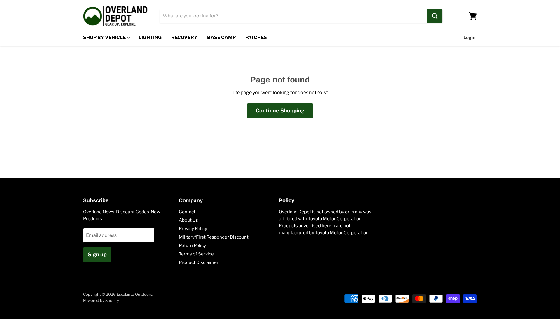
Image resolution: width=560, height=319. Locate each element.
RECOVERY (184, 37)
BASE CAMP (221, 37)
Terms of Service (196, 254)
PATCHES (256, 37)
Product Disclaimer (198, 262)
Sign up (97, 254)
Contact (187, 211)
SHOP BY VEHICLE (105, 37)
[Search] (434, 16)
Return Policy (192, 245)
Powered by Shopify (101, 300)
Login (469, 37)
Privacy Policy (193, 228)
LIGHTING (150, 37)
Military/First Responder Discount (214, 237)
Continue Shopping (280, 110)
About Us (188, 220)
